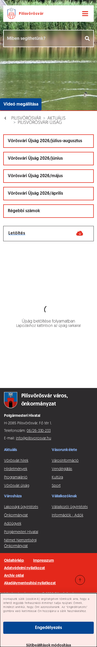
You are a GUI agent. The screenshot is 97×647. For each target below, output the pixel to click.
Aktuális (56, 118)
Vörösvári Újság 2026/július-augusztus (45, 141)
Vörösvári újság (16, 486)
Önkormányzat (16, 515)
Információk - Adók (67, 515)
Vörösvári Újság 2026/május (35, 176)
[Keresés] (88, 38)
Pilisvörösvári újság (40, 123)
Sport (56, 486)
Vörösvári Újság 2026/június (35, 158)
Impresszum (43, 561)
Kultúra (57, 477)
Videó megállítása (21, 104)
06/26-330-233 (39, 431)
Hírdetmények (15, 469)
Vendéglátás (62, 469)
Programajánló (15, 477)
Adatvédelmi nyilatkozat (24, 568)
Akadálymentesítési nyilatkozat (30, 583)
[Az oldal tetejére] (80, 580)
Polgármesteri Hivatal (21, 532)
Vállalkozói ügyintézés (70, 507)
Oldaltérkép (14, 561)
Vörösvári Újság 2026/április (35, 193)
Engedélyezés (48, 628)
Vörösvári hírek (16, 461)
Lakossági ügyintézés (21, 507)
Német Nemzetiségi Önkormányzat (20, 543)
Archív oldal (14, 576)
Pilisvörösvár (26, 118)
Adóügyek (12, 524)
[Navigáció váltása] (85, 13)
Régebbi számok (24, 211)
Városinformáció (65, 461)
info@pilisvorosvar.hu (33, 438)
